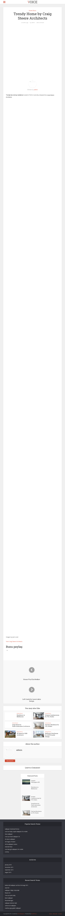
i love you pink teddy (10, 895)
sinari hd (7, 888)
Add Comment (40, 22)
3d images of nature (10, 841)
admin (33, 22)
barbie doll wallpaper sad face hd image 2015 (16, 885)
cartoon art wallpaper (10, 905)
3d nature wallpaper (10, 839)
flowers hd (7, 893)
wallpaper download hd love (12, 829)
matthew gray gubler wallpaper (13, 908)
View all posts (9, 760)
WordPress (34, 913)
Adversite (55, 913)
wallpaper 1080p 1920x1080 (12, 890)
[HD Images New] (32, 1)
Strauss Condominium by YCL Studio (52, 716)
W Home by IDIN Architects (22, 734)
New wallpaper (9, 834)
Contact (60, 913)
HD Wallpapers (21, 913)
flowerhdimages (9, 900)
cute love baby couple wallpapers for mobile (16, 831)
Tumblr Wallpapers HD (35, 781)
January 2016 (8, 865)
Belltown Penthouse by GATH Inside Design (51, 735)
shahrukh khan (8, 847)
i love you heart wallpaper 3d (12, 836)
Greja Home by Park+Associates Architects (21, 725)
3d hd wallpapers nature (11, 844)
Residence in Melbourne (21, 716)
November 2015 (9, 867)
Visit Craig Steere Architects (14, 641)
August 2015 (8, 872)
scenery (7, 852)
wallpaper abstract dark (11, 903)
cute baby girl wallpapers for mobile (14, 849)
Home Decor (32, 10)
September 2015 (9, 870)
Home (50, 913)
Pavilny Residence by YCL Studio (52, 725)
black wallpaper (9, 898)
